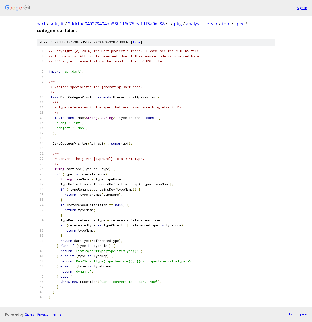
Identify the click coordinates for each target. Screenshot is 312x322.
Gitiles (29, 314)
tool (226, 24)
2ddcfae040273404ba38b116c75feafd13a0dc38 (116, 24)
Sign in (302, 7)
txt (291, 314)
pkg (178, 24)
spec (239, 24)
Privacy (42, 314)
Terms (56, 314)
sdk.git (57, 24)
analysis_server (202, 24)
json (303, 314)
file (136, 42)
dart (41, 24)
